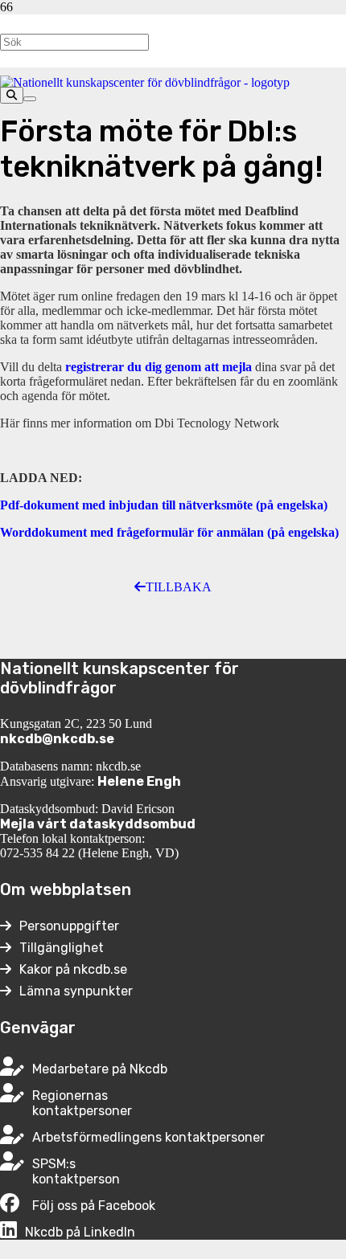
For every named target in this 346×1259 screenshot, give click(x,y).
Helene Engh (139, 781)
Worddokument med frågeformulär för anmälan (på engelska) (169, 532)
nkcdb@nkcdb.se (57, 738)
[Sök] (11, 95)
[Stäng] (29, 98)
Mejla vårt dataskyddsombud (98, 824)
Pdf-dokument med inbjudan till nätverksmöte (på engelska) (163, 505)
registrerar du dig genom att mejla (158, 367)
